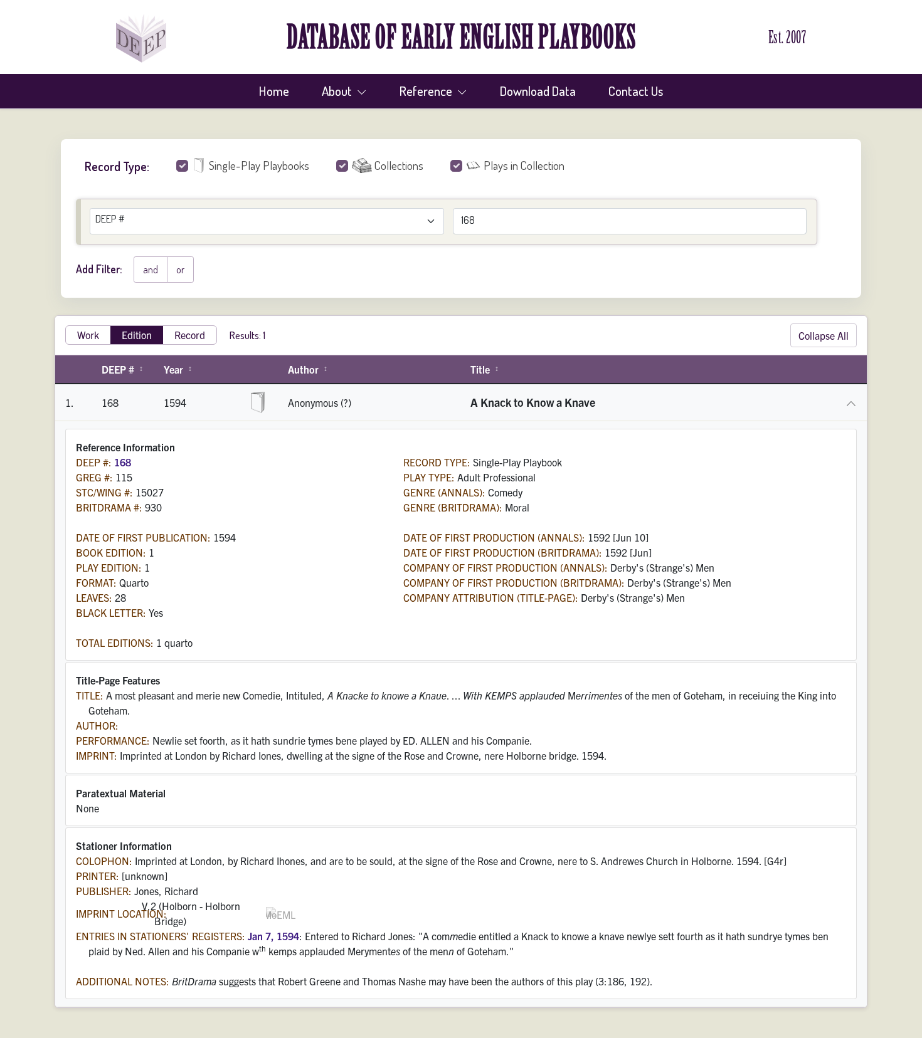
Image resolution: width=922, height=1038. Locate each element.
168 (122, 462)
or (180, 269)
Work (88, 334)
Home (274, 91)
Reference (427, 91)
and (150, 269)
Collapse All (823, 335)
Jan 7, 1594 (273, 936)
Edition (137, 334)
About (338, 91)
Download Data (538, 91)
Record (189, 334)
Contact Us (635, 91)
